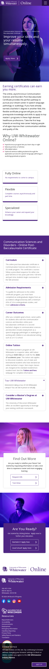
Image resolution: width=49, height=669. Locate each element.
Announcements (7, 624)
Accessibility (6, 622)
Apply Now (10, 58)
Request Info (17, 477)
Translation (5, 637)
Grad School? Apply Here (21, 548)
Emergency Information (9, 629)
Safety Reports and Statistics (11, 635)
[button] (23, 260)
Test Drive (16, 483)
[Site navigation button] (45, 3)
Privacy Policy (6, 633)
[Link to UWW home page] (9, 2)
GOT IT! (39, 664)
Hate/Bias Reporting (8, 631)
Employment (6, 626)
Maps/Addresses (7, 620)
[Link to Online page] (26, 2)
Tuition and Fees (30, 370)
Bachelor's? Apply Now (21, 542)
